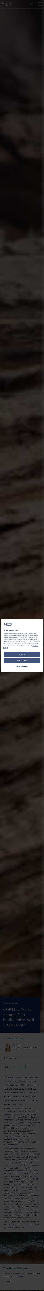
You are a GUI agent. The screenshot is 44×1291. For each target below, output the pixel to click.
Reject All (22, 654)
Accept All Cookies (21, 660)
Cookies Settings (22, 666)
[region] (22, 645)
